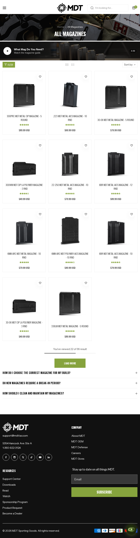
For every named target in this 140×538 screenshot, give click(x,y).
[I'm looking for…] (92, 7)
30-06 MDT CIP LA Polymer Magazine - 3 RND (24, 324)
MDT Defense (79, 447)
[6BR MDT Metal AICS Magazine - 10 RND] (116, 230)
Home (60, 26)
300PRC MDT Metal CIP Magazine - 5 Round (24, 118)
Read (6, 490)
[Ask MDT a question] (131, 529)
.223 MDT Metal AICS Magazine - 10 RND (70, 118)
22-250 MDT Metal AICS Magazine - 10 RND (70, 186)
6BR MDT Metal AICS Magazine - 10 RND (115, 255)
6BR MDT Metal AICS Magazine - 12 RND (115, 186)
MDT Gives (77, 458)
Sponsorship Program (15, 502)
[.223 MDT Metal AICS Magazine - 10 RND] (70, 93)
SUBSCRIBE (104, 492)
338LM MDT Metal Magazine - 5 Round (69, 326)
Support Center (12, 479)
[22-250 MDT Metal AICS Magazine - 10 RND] (70, 161)
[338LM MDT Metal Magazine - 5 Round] (70, 301)
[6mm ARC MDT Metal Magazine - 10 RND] (24, 230)
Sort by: (128, 64)
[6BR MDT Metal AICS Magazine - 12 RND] (116, 161)
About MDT (78, 435)
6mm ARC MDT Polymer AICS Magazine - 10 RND (70, 255)
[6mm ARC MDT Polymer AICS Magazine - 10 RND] (70, 230)
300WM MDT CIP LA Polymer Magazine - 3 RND (24, 186)
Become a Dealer (12, 513)
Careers (76, 453)
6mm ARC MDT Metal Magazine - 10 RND (24, 255)
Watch (6, 496)
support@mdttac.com (15, 435)
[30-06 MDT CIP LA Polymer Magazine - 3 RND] (24, 299)
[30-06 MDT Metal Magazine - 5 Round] (116, 94)
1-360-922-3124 (12, 447)
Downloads (9, 484)
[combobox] (107, 7)
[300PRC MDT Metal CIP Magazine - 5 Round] (24, 93)
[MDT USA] (70, 8)
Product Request (12, 507)
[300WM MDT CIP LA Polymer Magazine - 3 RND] (24, 161)
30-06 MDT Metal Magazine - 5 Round (115, 120)
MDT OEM (77, 441)
